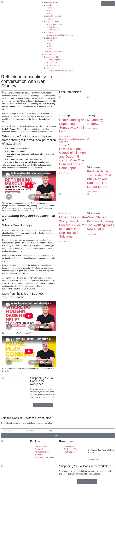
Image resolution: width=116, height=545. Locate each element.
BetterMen (18, 258)
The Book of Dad (55, 24)
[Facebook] (97, 443)
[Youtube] (103, 443)
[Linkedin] (109, 443)
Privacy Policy (94, 459)
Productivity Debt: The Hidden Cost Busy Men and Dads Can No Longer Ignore (99, 179)
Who (51, 8)
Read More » (64, 136)
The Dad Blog (50, 19)
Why (50, 13)
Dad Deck (53, 27)
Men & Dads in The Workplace (61, 35)
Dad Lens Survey (51, 2)
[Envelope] (91, 443)
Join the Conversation (53, 16)
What (51, 11)
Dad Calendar (54, 30)
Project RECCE (31, 283)
